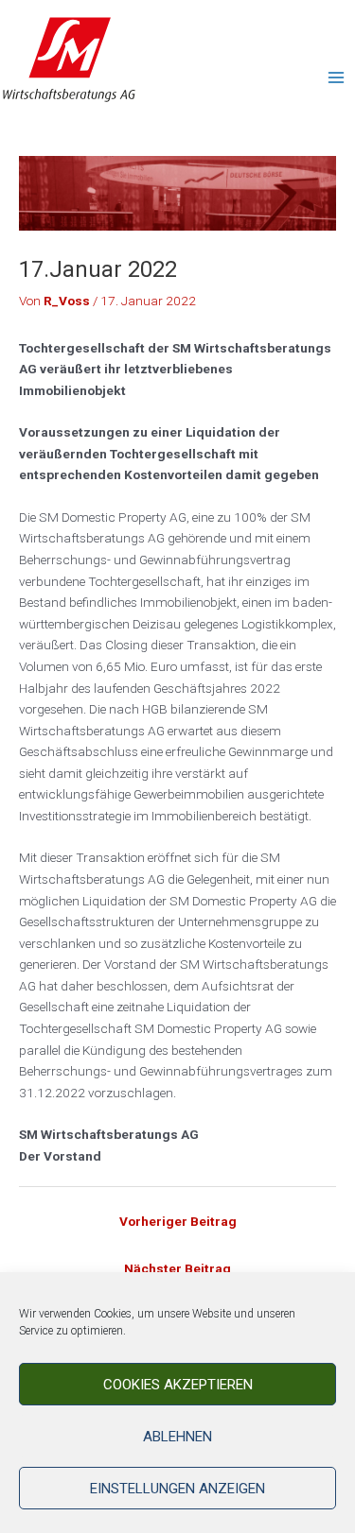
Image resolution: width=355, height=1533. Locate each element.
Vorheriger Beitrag (178, 1221)
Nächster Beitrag (177, 1268)
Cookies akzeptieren (178, 1384)
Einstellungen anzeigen (177, 1488)
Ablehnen (177, 1436)
